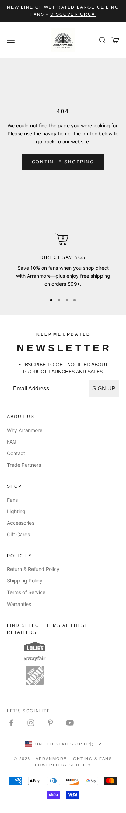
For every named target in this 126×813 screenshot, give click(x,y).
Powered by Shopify (63, 765)
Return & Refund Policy (33, 569)
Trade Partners (24, 465)
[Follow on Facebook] (11, 723)
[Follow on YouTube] (70, 723)
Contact (16, 453)
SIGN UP (103, 388)
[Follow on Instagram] (31, 723)
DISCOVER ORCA (73, 14)
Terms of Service (26, 592)
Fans (12, 500)
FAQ (11, 442)
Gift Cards (18, 534)
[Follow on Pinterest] (50, 723)
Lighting (16, 511)
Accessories (20, 523)
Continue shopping (63, 161)
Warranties (19, 604)
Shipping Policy (24, 581)
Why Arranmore (24, 430)
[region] (63, 260)
